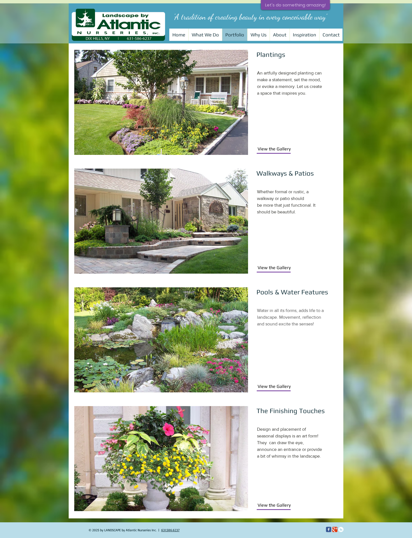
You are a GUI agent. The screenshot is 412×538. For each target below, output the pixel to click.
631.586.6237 (170, 530)
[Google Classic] (334, 529)
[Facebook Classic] (328, 529)
